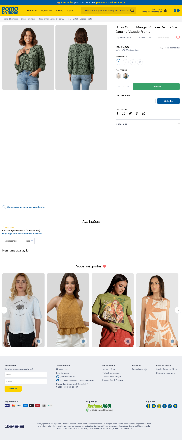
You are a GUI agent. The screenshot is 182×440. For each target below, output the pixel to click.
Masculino (46, 10)
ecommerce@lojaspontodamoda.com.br (76, 380)
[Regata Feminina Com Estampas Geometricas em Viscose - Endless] (157, 310)
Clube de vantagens (165, 373)
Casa (70, 10)
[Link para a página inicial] (5, 19)
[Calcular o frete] (168, 101)
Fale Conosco (62, 373)
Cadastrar (13, 388)
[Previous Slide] (4, 310)
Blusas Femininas (28, 19)
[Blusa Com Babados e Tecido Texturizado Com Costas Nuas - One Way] (68, 310)
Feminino (32, 10)
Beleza (59, 10)
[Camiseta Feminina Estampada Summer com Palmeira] (23, 310)
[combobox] (108, 10)
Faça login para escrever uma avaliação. (22, 233)
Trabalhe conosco (111, 373)
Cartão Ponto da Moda (166, 369)
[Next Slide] (178, 310)
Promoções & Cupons (112, 380)
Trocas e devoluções (112, 376)
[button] (28, 57)
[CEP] (136, 99)
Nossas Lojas (62, 369)
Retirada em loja (139, 369)
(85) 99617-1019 (67, 376)
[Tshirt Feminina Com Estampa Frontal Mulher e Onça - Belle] (113, 310)
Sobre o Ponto (109, 369)
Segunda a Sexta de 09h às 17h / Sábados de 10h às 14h (72, 385)
